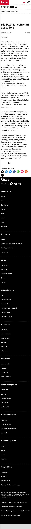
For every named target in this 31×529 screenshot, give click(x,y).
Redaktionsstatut (14, 502)
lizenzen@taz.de (5, 497)
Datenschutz (5, 511)
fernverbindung (6, 334)
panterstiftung (5, 312)
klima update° (5, 338)
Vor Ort (3, 394)
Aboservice (4, 476)
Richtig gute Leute (7, 248)
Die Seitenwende (6, 274)
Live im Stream (6, 398)
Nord (2, 222)
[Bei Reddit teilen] (26, 171)
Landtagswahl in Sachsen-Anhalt (11, 243)
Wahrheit (4, 226)
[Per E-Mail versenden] (2, 171)
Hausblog (4, 269)
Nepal (3, 239)
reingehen (4, 351)
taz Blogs (4, 420)
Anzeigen (4, 459)
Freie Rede (4, 346)
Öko (2, 201)
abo (2, 295)
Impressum (13, 511)
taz (5, 179)
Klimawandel (5, 252)
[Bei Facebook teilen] (14, 171)
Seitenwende (25, 511)
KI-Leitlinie (12, 507)
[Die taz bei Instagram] (19, 184)
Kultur (3, 209)
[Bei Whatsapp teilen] (18, 171)
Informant (19, 507)
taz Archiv (4, 433)
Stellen (3, 278)
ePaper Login (5, 480)
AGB (19, 511)
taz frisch (4, 368)
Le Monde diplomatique (8, 429)
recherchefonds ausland (9, 308)
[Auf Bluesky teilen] (10, 171)
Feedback (4, 472)
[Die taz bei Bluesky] (15, 184)
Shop (2, 455)
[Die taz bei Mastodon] (11, 184)
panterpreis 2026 (6, 316)
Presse (3, 282)
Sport (3, 213)
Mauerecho (4, 342)
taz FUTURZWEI (6, 424)
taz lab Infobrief (6, 377)
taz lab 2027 (5, 407)
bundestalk (4, 329)
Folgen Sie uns (5, 184)
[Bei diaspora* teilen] (22, 171)
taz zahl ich (4, 304)
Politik (3, 196)
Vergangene (5, 402)
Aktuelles (4, 265)
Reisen (3, 446)
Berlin (3, 218)
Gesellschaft (5, 205)
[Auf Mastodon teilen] (6, 171)
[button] (28, 2)
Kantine (3, 450)
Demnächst (4, 390)
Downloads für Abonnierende (10, 485)
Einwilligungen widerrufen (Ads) (11, 515)
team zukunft (5, 364)
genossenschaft (6, 299)
